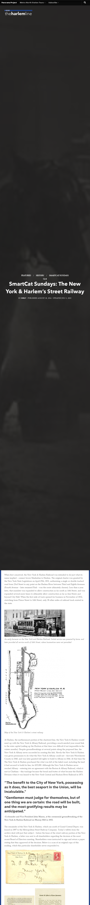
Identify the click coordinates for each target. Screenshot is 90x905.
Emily (23, 298)
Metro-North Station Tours (32, 3)
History (40, 276)
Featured (26, 276)
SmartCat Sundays (59, 276)
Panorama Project (9, 3)
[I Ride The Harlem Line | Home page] (18, 13)
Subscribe (53, 3)
